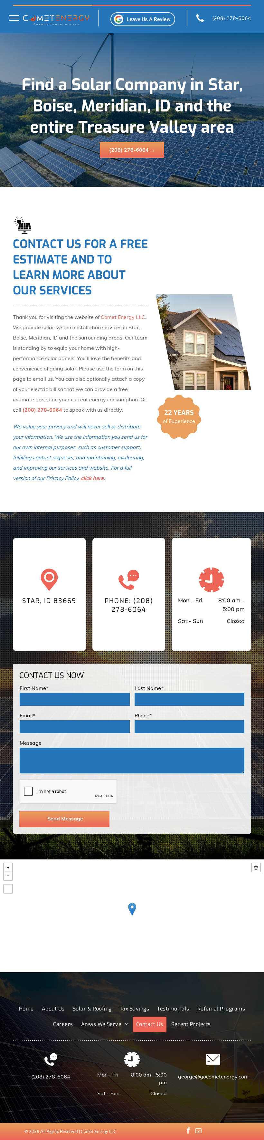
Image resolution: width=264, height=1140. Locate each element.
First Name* (34, 688)
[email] (198, 1131)
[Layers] (256, 867)
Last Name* (149, 688)
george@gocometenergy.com (213, 1076)
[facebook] (188, 1131)
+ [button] (8, 867)
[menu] (14, 18)
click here (92, 478)
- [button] (8, 876)
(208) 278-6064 (231, 18)
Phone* (143, 715)
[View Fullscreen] (8, 889)
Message (31, 743)
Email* (27, 715)
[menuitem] (27, 1009)
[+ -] (132, 915)
